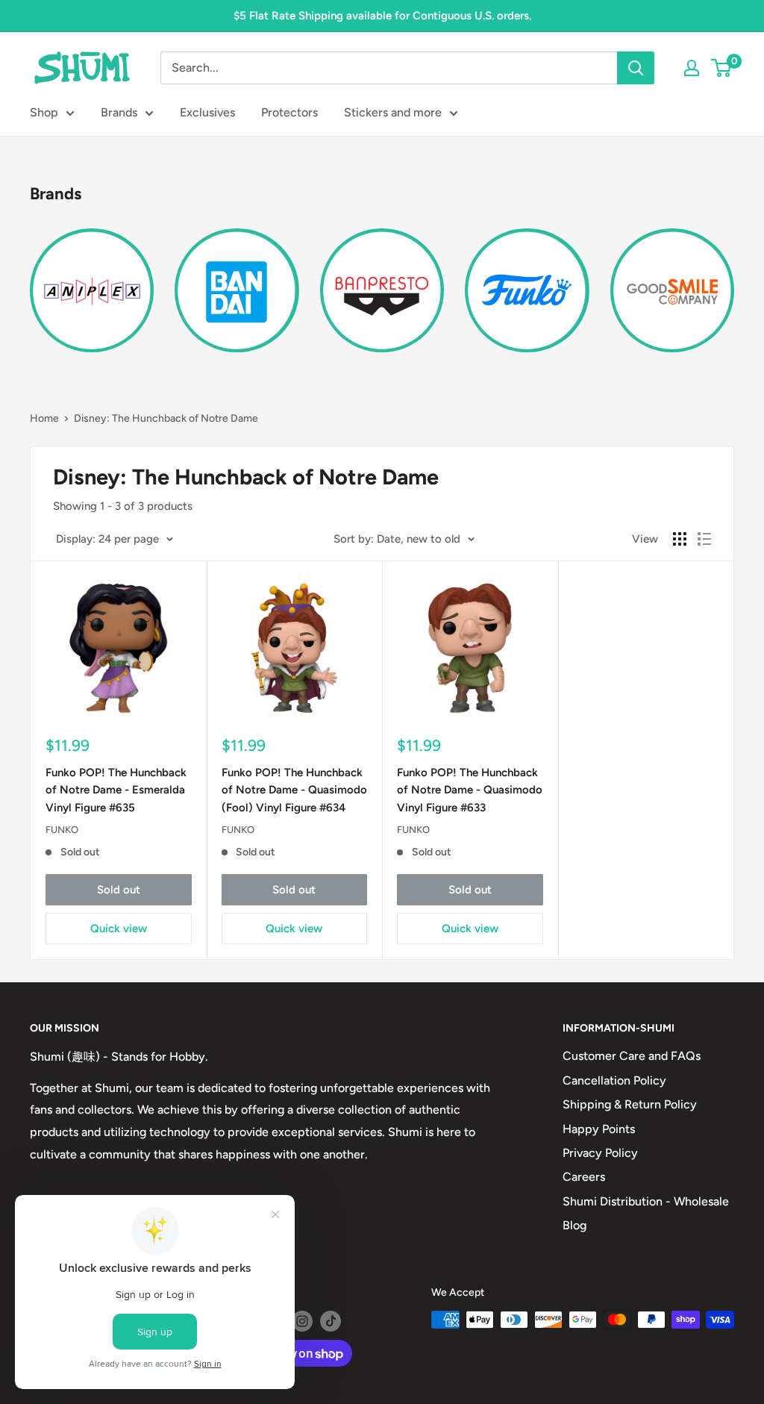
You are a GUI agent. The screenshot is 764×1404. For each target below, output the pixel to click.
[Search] (635, 68)
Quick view (118, 928)
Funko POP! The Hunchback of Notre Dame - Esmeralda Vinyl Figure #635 (116, 790)
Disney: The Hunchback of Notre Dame (166, 418)
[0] (722, 68)
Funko (62, 829)
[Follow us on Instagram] (302, 1321)
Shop (44, 112)
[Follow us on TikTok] (330, 1321)
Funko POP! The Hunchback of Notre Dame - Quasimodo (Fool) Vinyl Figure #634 (294, 790)
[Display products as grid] (679, 539)
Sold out (118, 889)
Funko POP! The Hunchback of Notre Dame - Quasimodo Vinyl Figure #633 (469, 790)
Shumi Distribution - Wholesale (646, 1201)
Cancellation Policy (614, 1080)
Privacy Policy (600, 1153)
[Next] (734, 282)
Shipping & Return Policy (630, 1104)
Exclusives (207, 112)
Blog (574, 1225)
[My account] (691, 68)
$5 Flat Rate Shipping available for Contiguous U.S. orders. (382, 15)
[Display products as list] (704, 539)
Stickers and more (393, 112)
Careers (584, 1177)
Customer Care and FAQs (632, 1056)
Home (44, 418)
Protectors (289, 112)
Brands (119, 112)
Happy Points (599, 1129)
